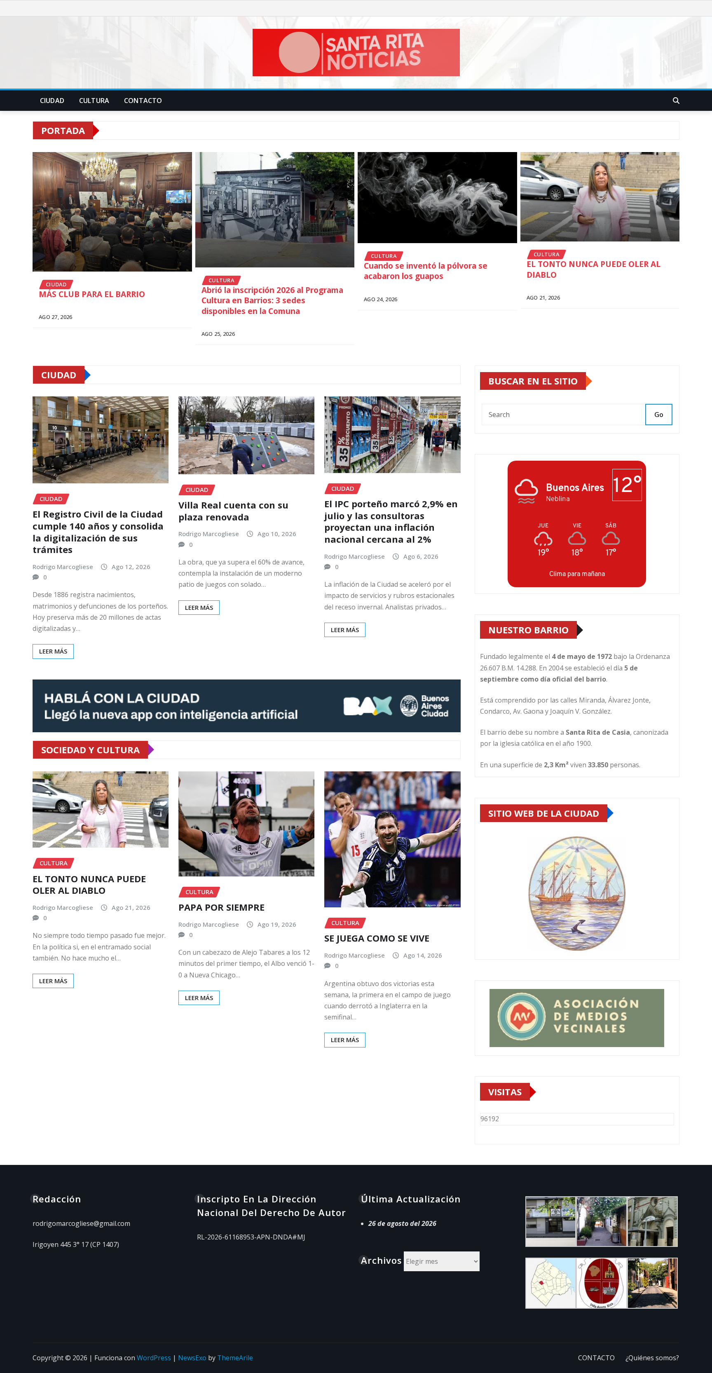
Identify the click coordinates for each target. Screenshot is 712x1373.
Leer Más (53, 651)
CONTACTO (143, 100)
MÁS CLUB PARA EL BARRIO (92, 294)
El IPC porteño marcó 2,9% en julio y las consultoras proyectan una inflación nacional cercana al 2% (391, 521)
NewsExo (192, 1357)
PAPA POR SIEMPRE (221, 907)
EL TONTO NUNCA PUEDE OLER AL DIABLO (593, 269)
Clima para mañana (577, 573)
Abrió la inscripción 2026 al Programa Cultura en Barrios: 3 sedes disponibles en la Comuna (272, 300)
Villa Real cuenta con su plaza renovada (233, 511)
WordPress (154, 1357)
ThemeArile (235, 1357)
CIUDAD (52, 100)
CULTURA (94, 100)
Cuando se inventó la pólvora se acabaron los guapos (425, 271)
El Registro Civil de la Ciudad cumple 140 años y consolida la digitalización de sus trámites (98, 531)
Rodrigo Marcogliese (63, 566)
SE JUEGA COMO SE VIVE (376, 938)
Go (658, 414)
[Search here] (676, 100)
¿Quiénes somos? (652, 1357)
